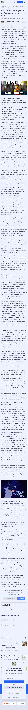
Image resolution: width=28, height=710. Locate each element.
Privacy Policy (16, 693)
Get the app (21, 703)
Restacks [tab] (11, 620)
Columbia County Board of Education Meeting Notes (12, 7)
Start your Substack (10, 703)
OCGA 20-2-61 (12, 123)
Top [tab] (3, 638)
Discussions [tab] (12, 638)
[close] (24, 662)
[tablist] (7, 620)
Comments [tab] (4, 620)
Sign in (25, 2)
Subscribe (19, 2)
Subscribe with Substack (15, 687)
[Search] (25, 638)
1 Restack (17, 604)
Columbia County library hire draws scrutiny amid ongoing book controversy (10, 643)
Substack (7, 707)
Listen (24, 22)
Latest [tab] (6, 638)
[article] (14, 647)
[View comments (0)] (7, 26)
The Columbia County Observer (12, 21)
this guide (15, 460)
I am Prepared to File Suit (9, 656)
